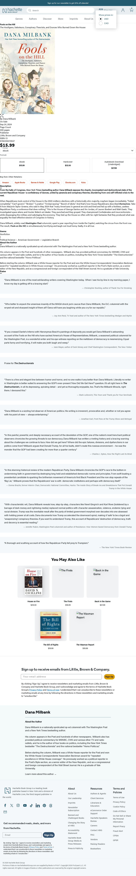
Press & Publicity (75, 848)
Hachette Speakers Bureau (98, 819)
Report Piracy (119, 826)
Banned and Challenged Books (76, 816)
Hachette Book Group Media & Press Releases (75, 840)
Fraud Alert (118, 830)
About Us (88, 18)
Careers (93, 825)
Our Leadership (75, 798)
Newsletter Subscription (73, 809)
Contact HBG (96, 830)
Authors (33, 18)
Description (5, 186)
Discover (47, 18)
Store (60, 18)
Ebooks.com (70, 182)
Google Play (55, 182)
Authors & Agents (98, 793)
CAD (106, 23)
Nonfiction (5, 234)
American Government (28, 239)
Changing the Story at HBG (76, 824)
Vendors (94, 839)
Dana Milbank (9, 118)
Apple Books (20, 182)
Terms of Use (118, 797)
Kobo (83, 182)
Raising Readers (97, 843)
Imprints (74, 18)
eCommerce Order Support (98, 812)
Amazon (5, 182)
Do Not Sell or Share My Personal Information (122, 818)
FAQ (92, 834)
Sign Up (109, 676)
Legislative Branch (50, 239)
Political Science (7, 239)
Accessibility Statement (73, 832)
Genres (19, 18)
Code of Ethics (119, 811)
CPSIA (116, 835)
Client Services (97, 798)
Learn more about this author (39, 773)
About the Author (8, 242)
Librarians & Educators (95, 804)
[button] (68, 115)
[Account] (123, 10)
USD (106, 18)
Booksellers (95, 848)
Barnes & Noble (37, 182)
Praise (3, 271)
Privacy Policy (119, 801)
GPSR (115, 840)
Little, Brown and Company (12, 135)
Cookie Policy (119, 806)
